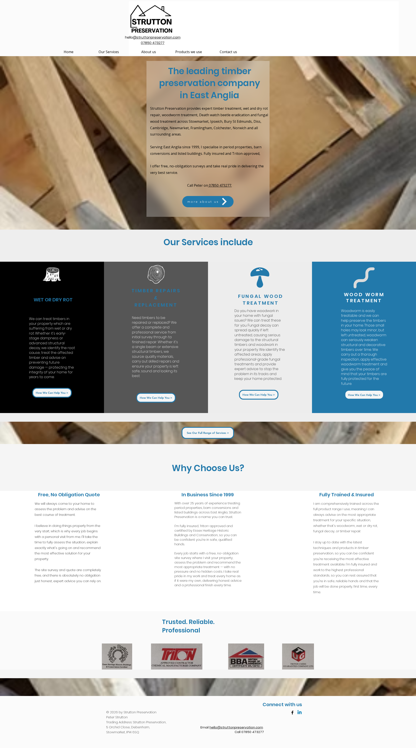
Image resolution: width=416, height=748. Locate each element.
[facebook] (292, 712)
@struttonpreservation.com (156, 37)
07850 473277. (220, 185)
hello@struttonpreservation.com (236, 727)
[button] (109, 52)
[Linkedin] (299, 712)
